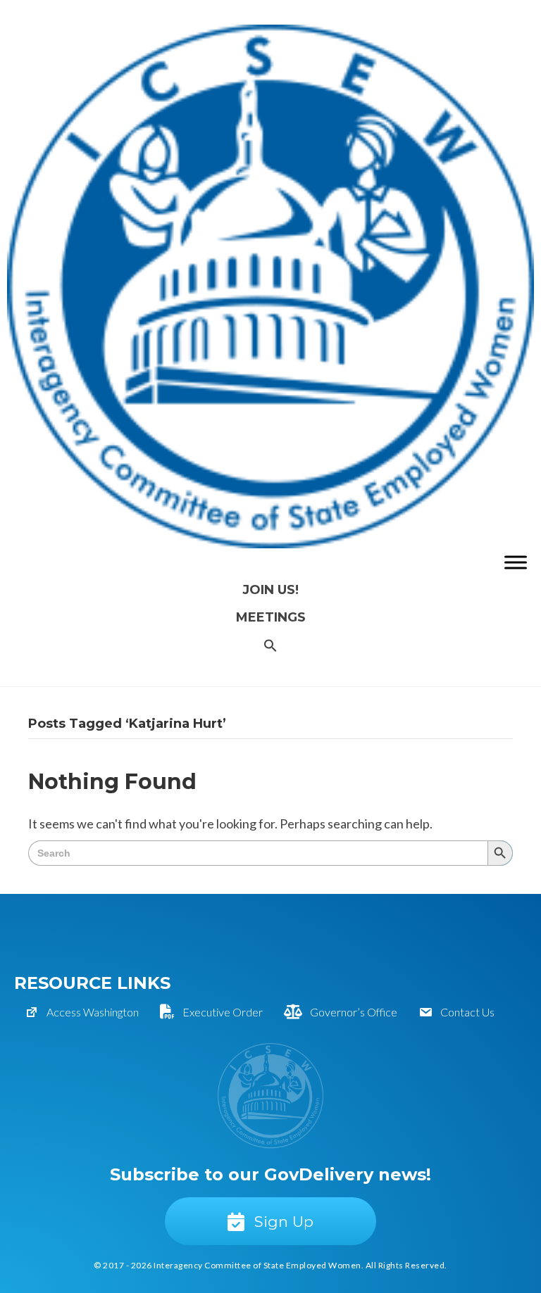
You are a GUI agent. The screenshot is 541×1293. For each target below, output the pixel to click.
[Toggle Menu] (515, 562)
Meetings (271, 617)
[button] (270, 646)
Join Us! (270, 590)
